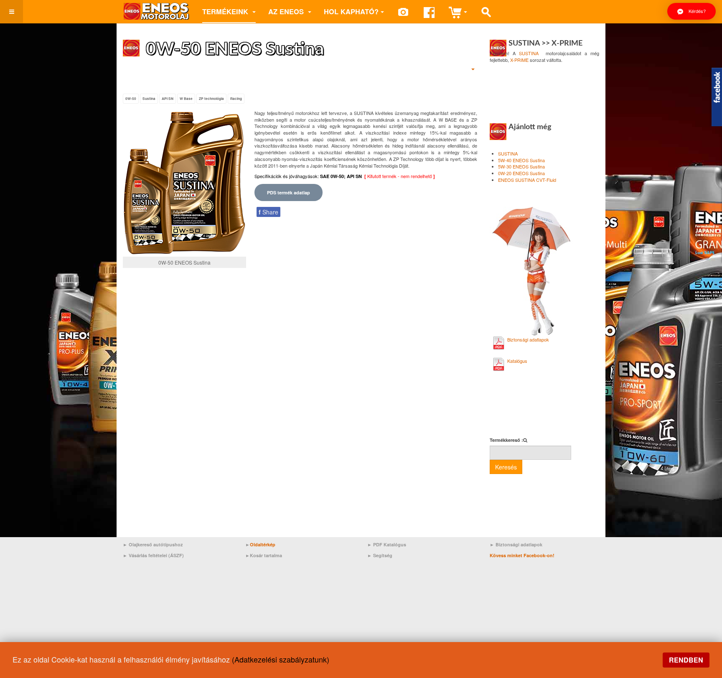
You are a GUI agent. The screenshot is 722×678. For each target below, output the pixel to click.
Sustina (148, 98)
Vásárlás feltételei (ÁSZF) (156, 555)
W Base (186, 98)
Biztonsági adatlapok (528, 339)
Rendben (686, 660)
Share (268, 212)
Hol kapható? (351, 11)
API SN (167, 98)
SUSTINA (529, 53)
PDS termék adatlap (288, 192)
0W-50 (130, 98)
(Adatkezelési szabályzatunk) (280, 659)
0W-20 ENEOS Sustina (521, 173)
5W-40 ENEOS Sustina (521, 160)
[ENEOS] (156, 11)
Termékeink (226, 11)
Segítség (382, 555)
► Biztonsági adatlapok (516, 544)
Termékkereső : (506, 440)
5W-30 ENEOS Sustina (521, 166)
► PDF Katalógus (386, 544)
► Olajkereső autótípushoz (153, 544)
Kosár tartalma (266, 555)
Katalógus (517, 360)
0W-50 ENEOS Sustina (235, 49)
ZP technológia (211, 98)
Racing (236, 98)
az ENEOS (287, 11)
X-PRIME (519, 59)
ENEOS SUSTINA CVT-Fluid (527, 179)
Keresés (506, 467)
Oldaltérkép (262, 544)
